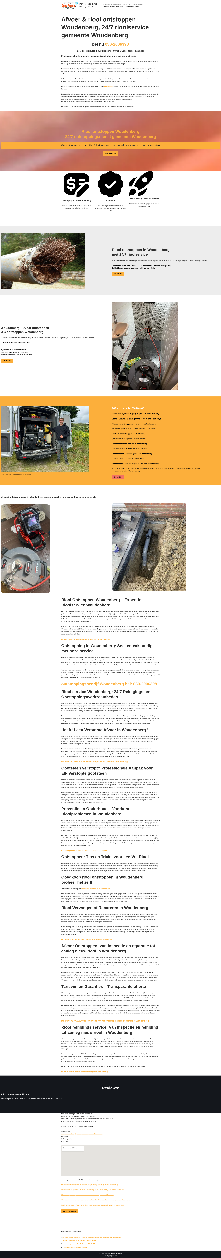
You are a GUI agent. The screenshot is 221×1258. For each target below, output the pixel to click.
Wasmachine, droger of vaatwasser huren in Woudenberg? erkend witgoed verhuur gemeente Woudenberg (95, 1200)
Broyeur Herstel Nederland (113, 6)
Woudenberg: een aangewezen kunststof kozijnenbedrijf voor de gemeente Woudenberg (89, 1184)
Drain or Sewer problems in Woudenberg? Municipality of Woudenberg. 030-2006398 (92, 1237)
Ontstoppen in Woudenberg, (85, 639)
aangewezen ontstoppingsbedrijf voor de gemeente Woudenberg (81, 1134)
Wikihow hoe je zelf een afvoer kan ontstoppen (96, 889)
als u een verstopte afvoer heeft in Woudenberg (94, 761)
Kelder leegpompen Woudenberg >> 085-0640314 (79, 1244)
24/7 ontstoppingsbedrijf (112, 4)
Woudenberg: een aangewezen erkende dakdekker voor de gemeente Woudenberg (87, 1195)
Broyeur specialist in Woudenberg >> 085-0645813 (80, 1240)
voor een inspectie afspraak (84, 851)
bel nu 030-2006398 (69, 1211)
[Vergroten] (184, 505)
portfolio (127, 4)
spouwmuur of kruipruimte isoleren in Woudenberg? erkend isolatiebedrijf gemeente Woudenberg (92, 1190)
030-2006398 (117, 44)
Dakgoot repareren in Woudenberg (75, 1247)
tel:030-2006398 (110, 153)
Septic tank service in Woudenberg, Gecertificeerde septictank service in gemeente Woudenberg (92, 1205)
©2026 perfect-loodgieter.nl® (108, 1253)
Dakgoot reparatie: (132, 6)
